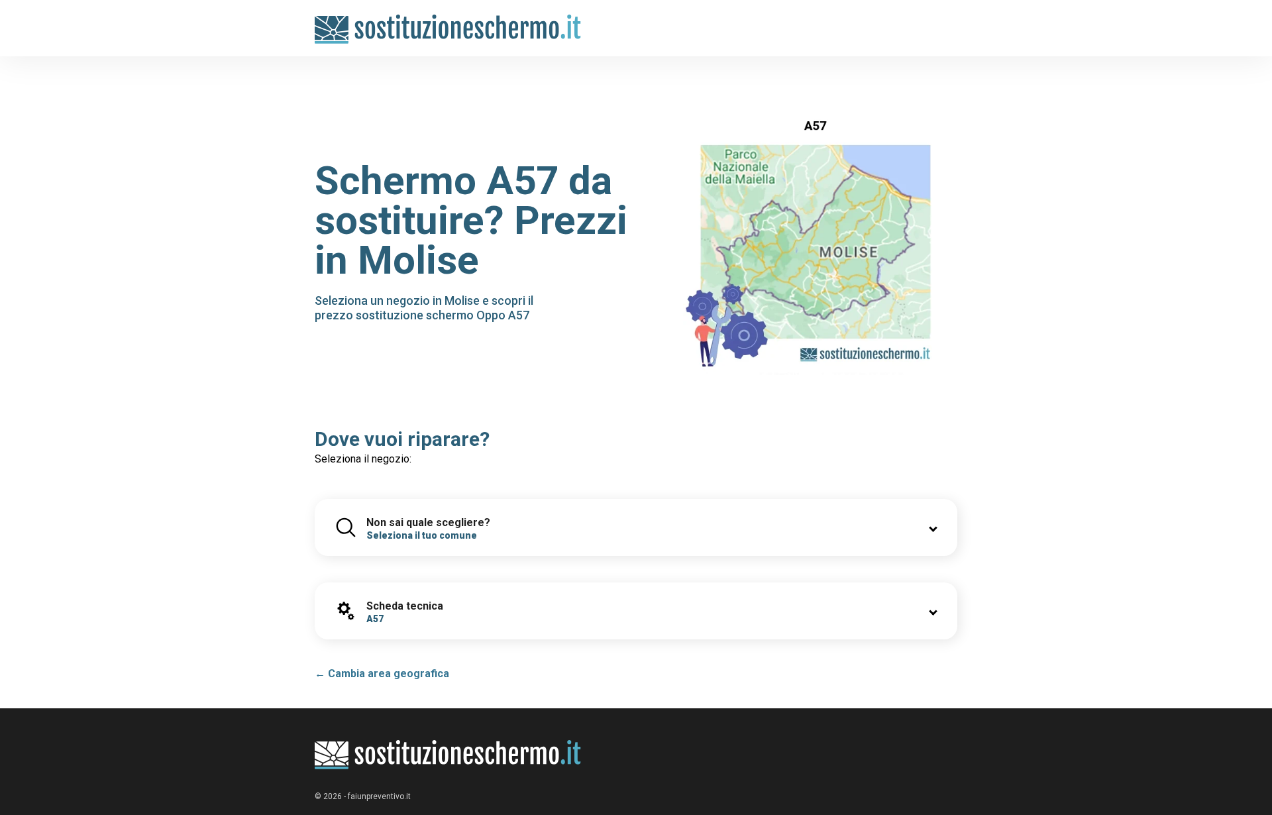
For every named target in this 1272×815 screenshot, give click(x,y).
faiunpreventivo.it (379, 796)
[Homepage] (448, 21)
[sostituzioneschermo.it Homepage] (448, 755)
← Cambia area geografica (382, 673)
